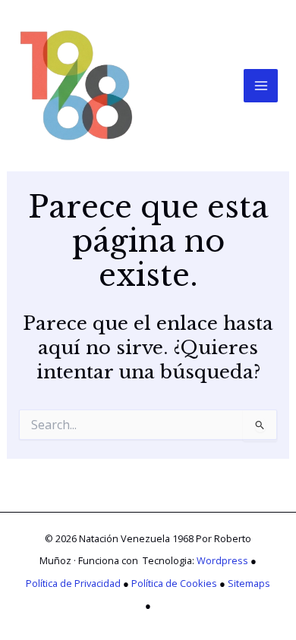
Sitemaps (249, 583)
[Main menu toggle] (261, 86)
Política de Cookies (174, 583)
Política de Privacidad (73, 583)
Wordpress (222, 560)
